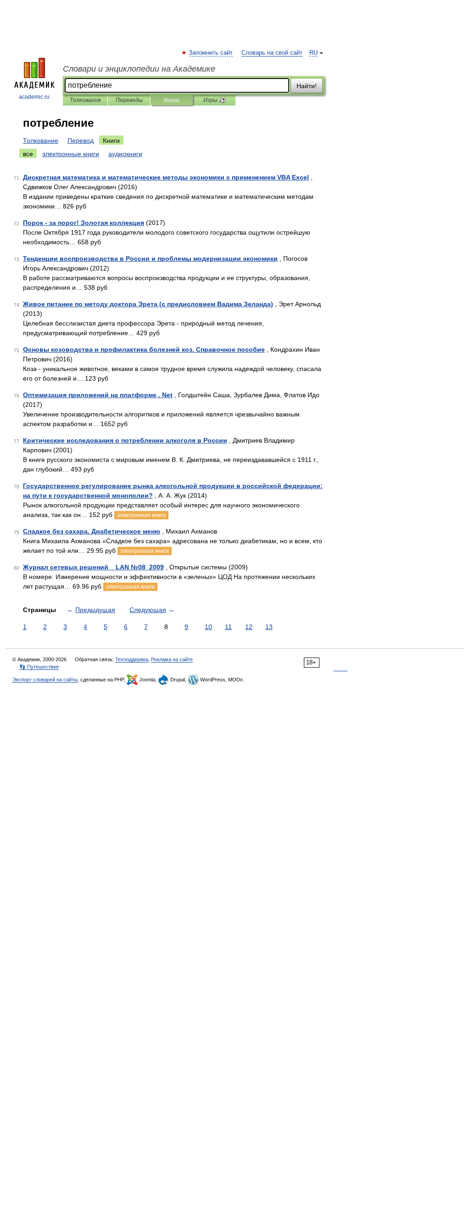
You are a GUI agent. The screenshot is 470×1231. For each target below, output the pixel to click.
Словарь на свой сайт (271, 53)
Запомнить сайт (211, 53)
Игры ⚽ (214, 100)
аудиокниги (125, 153)
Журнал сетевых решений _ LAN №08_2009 (93, 567)
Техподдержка (131, 659)
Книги (171, 100)
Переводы (129, 100)
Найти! (307, 86)
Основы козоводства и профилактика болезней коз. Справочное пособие (144, 349)
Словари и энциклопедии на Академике (139, 68)
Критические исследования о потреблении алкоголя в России (125, 440)
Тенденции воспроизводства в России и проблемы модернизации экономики (150, 258)
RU (313, 53)
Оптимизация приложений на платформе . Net (98, 395)
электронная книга (141, 515)
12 (248, 626)
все (28, 153)
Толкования (85, 100)
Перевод (80, 140)
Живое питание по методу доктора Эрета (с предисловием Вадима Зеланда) (148, 304)
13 (269, 626)
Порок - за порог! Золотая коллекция (83, 222)
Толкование (40, 140)
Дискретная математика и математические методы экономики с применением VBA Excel (166, 177)
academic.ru (34, 97)
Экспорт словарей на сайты (45, 679)
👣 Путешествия (39, 666)
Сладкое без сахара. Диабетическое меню (91, 531)
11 (228, 626)
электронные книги (70, 153)
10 (208, 626)
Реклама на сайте (172, 659)
